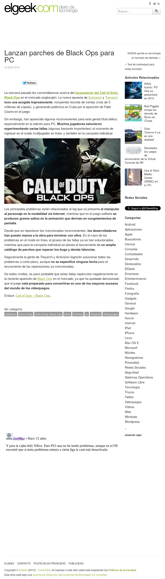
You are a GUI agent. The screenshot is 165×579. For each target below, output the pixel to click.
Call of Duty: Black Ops (48, 314)
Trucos (129, 392)
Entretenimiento (135, 278)
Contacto (24, 563)
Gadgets (130, 298)
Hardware (131, 313)
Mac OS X (132, 343)
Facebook (131, 283)
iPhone (129, 333)
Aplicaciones (133, 229)
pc (86, 314)
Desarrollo (132, 259)
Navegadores (134, 357)
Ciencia (130, 244)
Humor (129, 318)
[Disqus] (62, 374)
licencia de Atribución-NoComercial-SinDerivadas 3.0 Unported (70, 574)
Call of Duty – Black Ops (33, 295)
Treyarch (111, 97)
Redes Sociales (135, 367)
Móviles (130, 352)
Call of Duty (25, 314)
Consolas (131, 249)
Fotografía (132, 293)
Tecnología (132, 387)
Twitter (129, 397)
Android (130, 224)
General (130, 303)
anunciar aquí (133, 435)
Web (128, 412)
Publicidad (76, 563)
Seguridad (132, 372)
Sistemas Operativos (139, 377)
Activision (95, 97)
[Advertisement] (82, 30)
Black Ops (44, 278)
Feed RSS (44, 570)
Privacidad (132, 362)
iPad (128, 328)
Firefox (129, 288)
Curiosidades (134, 254)
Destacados (133, 264)
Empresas (132, 273)
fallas (67, 314)
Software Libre (135, 382)
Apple (129, 234)
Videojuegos (110, 314)
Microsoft (131, 347)
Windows (131, 417)
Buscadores (133, 239)
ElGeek (130, 269)
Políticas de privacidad (50, 563)
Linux (128, 338)
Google (130, 308)
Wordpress (132, 421)
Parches (78, 314)
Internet (130, 323)
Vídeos (129, 407)
